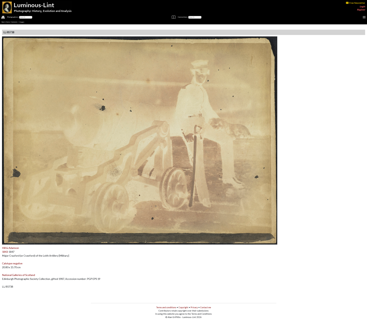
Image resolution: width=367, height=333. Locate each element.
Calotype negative (12, 263)
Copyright (183, 307)
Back (3, 22)
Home (8, 22)
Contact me (205, 307)
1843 (5, 251)
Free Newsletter (357, 3)
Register (361, 9)
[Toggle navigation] (364, 17)
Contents (14, 22)
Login (362, 6)
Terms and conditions (166, 307)
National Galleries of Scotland (18, 275)
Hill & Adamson (10, 247)
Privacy (194, 307)
